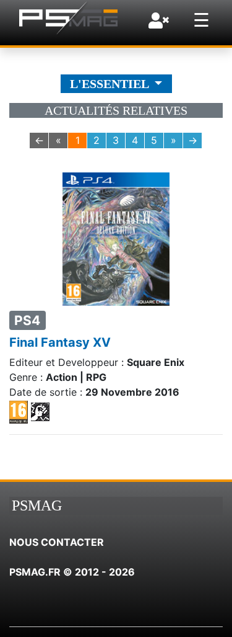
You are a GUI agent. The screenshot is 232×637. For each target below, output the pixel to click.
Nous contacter (56, 542)
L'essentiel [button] (111, 84)
